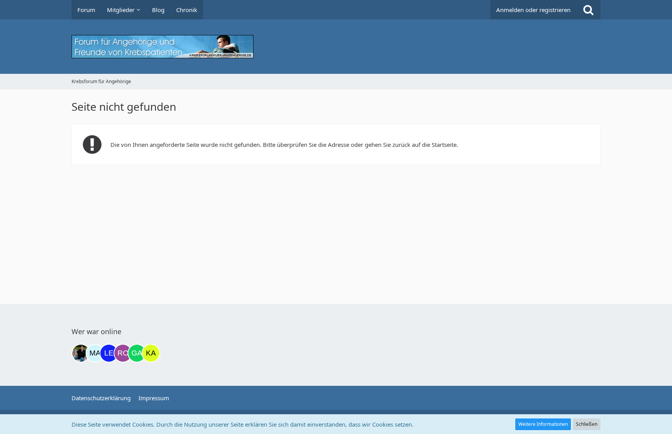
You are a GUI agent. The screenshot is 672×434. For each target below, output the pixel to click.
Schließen (586, 424)
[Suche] (588, 9)
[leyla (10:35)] (109, 353)
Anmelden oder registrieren (533, 10)
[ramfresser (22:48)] (81, 353)
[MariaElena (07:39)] (95, 353)
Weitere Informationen (543, 424)
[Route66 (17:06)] (123, 353)
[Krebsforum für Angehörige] (336, 46)
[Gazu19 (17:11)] (137, 353)
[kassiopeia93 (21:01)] (151, 353)
